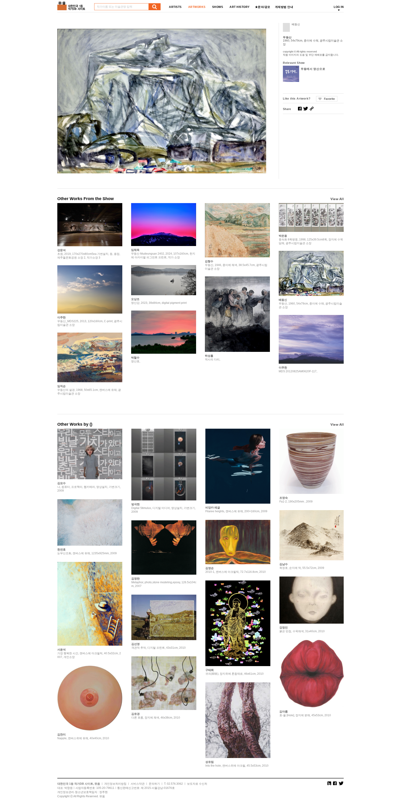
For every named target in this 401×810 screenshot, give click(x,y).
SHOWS (217, 7)
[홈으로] (72, 4)
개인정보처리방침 (115, 783)
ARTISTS (175, 7)
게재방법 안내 (284, 7)
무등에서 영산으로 (313, 69)
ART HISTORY (240, 7)
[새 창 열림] (300, 108)
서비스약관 (138, 783)
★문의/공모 (262, 7)
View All (337, 199)
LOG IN (339, 7)
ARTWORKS (197, 7)
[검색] (155, 6)
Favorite (329, 98)
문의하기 (154, 783)
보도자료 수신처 (197, 783)
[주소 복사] (312, 108)
